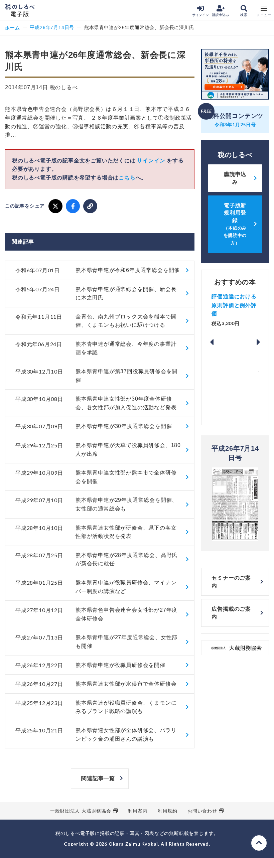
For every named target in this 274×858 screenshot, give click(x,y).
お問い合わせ (202, 811)
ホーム (12, 27)
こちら (127, 177)
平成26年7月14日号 (52, 27)
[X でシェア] (55, 206)
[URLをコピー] (90, 206)
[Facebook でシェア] (73, 206)
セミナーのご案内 (231, 581)
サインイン (200, 15)
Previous (211, 342)
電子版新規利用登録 (235, 224)
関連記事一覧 (98, 778)
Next (258, 342)
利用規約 (167, 811)
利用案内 (138, 811)
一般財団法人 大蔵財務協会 (80, 811)
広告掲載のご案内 (231, 612)
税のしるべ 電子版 (19, 10)
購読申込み (220, 15)
